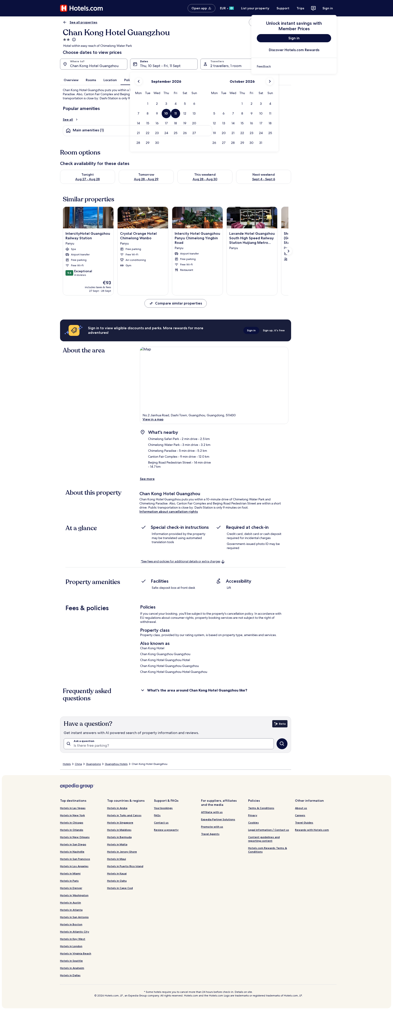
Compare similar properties (178, 303)
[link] (294, 66)
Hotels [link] (67, 764)
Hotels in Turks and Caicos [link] (124, 815)
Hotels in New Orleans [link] (75, 837)
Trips (300, 8)
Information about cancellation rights (168, 511)
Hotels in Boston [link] (71, 924)
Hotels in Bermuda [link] (119, 837)
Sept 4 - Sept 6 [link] (263, 179)
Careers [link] (300, 815)
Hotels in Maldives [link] (119, 829)
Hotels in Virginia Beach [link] (75, 953)
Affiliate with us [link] (212, 812)
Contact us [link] (161, 822)
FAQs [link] (157, 815)
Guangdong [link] (93, 764)
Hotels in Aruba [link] (117, 808)
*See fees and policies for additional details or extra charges (180, 561)
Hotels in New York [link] (72, 815)
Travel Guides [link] (304, 822)
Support (283, 8)
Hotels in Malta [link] (117, 844)
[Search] (282, 743)
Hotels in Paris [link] (69, 880)
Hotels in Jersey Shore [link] (122, 851)
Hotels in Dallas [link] (70, 975)
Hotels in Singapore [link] (120, 822)
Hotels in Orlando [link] (71, 829)
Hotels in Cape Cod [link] (120, 888)
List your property (255, 8)
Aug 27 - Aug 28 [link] (87, 179)
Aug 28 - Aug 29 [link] (146, 179)
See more (147, 479)
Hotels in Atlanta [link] (71, 909)
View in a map (153, 419)
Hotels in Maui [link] (116, 859)
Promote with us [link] (212, 826)
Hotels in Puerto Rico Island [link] (125, 866)
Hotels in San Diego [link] (73, 844)
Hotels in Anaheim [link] (72, 968)
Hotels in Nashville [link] (72, 851)
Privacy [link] (252, 815)
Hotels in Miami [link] (70, 873)
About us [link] (301, 808)
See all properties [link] (83, 22)
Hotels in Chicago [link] (71, 822)
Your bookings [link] (163, 808)
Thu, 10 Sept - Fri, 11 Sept (160, 65)
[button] (147, 103)
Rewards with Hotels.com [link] (312, 829)
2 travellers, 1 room (226, 65)
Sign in (327, 8)
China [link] (78, 764)
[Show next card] (288, 251)
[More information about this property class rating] (73, 39)
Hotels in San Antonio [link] (74, 917)
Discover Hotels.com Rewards (294, 50)
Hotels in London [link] (71, 946)
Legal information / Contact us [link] (268, 829)
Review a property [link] (166, 829)
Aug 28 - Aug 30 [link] (205, 179)
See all (68, 119)
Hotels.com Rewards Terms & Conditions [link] (267, 849)
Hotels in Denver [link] (71, 888)
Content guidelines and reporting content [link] (264, 838)
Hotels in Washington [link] (74, 895)
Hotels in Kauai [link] (117, 873)
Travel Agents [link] (210, 834)
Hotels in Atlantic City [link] (74, 931)
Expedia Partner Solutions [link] (218, 819)
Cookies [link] (253, 822)
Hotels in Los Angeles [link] (74, 866)
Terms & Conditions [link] (261, 808)
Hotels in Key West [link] (72, 939)
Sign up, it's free (274, 330)
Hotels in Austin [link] (70, 902)
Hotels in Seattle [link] (71, 960)
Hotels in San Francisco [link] (75, 859)
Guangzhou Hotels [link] (116, 764)
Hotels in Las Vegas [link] (73, 808)
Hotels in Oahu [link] (117, 880)
